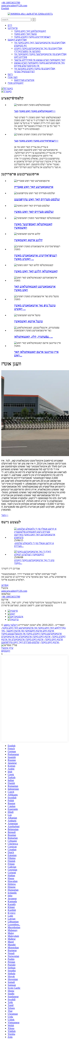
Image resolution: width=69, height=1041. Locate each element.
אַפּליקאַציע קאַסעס (17, 39)
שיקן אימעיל (7, 648)
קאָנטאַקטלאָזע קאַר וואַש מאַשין (30, 31)
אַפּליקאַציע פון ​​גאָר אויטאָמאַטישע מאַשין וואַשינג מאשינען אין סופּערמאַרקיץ (38, 50)
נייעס (10, 74)
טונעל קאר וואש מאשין (25, 34)
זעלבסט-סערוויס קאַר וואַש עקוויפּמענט (20, 642)
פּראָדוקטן (12, 28)
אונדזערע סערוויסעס (24, 80)
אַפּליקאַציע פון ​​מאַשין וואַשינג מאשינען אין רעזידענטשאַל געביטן (34, 70)
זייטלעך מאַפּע (11, 625)
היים (10, 25)
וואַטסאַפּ (5, 650)
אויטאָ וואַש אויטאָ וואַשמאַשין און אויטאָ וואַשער (30, 630)
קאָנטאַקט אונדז (15, 83)
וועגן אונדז (12, 77)
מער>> (4, 515)
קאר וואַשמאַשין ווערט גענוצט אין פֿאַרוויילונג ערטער (39, 59)
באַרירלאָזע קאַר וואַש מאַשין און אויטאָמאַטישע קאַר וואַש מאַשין (34, 627)
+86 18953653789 (10, 596)
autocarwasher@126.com (14, 591)
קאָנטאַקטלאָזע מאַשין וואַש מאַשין (36, 111)
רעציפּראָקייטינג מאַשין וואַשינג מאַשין (32, 36)
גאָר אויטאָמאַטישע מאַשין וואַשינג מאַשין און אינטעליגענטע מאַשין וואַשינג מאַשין (33, 633)
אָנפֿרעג (5, 585)
